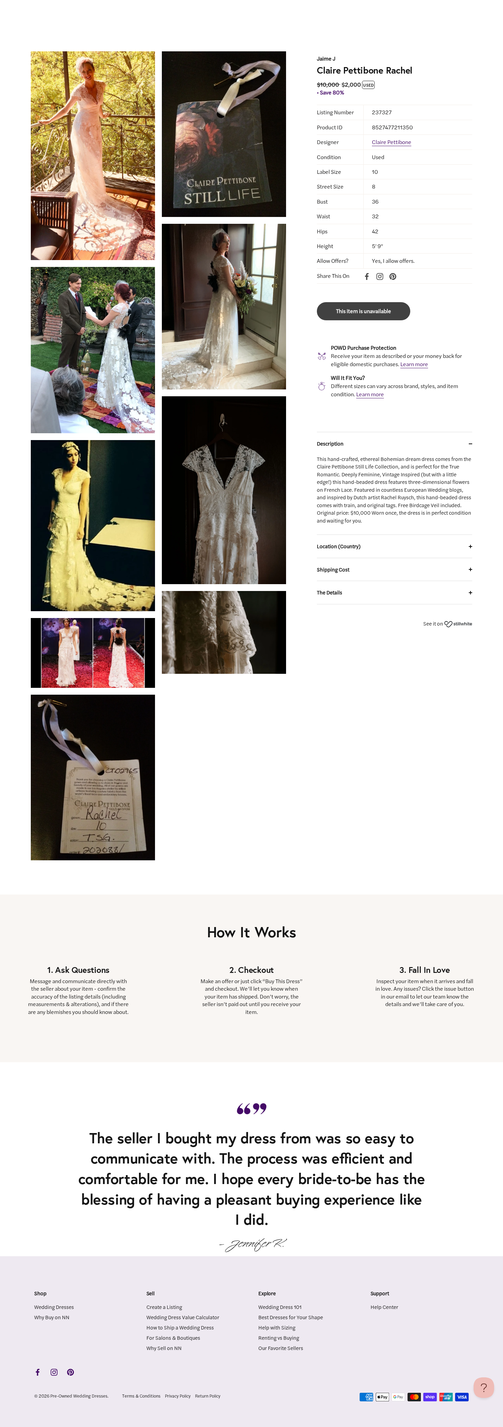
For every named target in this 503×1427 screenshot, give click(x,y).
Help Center (384, 1306)
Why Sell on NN (164, 1347)
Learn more (414, 364)
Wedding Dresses (54, 1306)
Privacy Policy (178, 1395)
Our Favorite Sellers (280, 1347)
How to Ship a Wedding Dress (180, 1326)
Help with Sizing (276, 1326)
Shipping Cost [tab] (333, 569)
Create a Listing (164, 1306)
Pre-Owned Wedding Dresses (78, 1395)
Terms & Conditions (141, 1395)
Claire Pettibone (391, 142)
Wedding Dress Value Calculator (182, 1316)
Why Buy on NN (51, 1316)
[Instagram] (379, 275)
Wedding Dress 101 (279, 1306)
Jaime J (326, 58)
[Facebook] (366, 275)
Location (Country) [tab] (339, 546)
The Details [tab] (329, 592)
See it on (433, 623)
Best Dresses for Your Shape (290, 1316)
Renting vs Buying (278, 1337)
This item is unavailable (363, 311)
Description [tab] (330, 443)
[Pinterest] (392, 275)
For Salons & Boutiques (173, 1337)
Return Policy (207, 1395)
